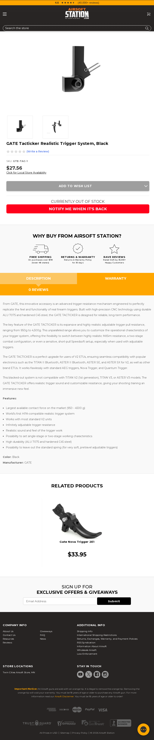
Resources (8, 638)
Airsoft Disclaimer (64, 696)
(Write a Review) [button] (37, 151)
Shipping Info (84, 631)
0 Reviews (38, 290)
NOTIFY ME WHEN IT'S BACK (78, 209)
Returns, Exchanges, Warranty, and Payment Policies (107, 638)
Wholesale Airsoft (87, 650)
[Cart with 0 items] (147, 14)
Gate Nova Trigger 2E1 (77, 542)
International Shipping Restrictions (97, 635)
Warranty (115, 278)
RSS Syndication (86, 642)
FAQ (42, 635)
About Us (8, 631)
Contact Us (9, 635)
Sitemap (64, 732)
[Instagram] (105, 674)
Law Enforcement (87, 653)
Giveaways (46, 631)
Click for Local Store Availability (26, 172)
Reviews (7, 642)
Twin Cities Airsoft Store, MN (19, 672)
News (43, 638)
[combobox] (77, 28)
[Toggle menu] (4, 14)
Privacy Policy (80, 732)
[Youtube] (80, 674)
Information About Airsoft (92, 646)
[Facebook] (97, 674)
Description (38, 278)
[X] (88, 674)
